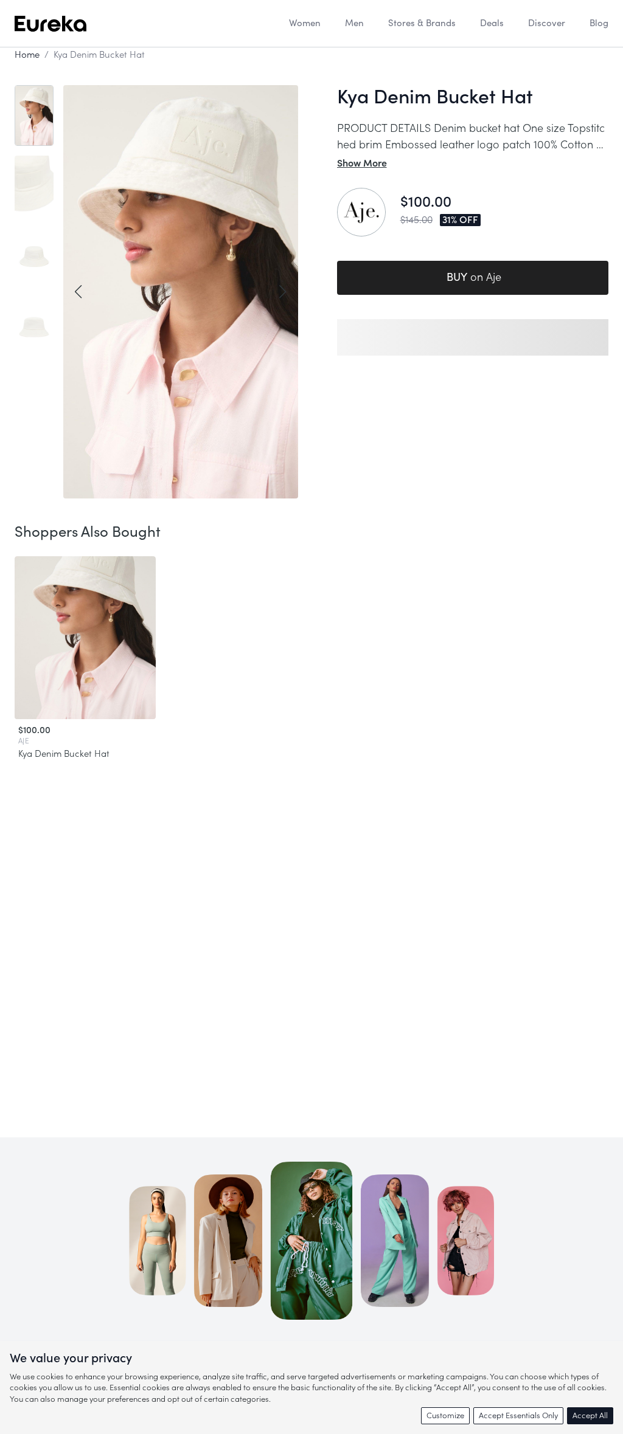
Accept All (590, 1415)
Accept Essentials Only (518, 1415)
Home (27, 55)
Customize (445, 1415)
